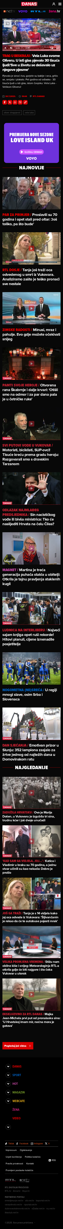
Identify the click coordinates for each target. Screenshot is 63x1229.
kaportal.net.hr (43, 1200)
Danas (16, 1066)
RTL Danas (39, 96)
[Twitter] (10, 102)
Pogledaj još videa (15, 1046)
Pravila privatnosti (14, 1163)
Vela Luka (29, 112)
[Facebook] (4, 102)
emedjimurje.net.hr (14, 1200)
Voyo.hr (26, 1191)
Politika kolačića (32, 1156)
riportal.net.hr (30, 1204)
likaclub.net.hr (12, 1212)
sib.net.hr (29, 1200)
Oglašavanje (26, 1150)
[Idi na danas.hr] (29, 4)
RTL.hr (8, 1191)
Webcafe (18, 1101)
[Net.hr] (24, 1181)
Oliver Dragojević (12, 112)
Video (16, 1118)
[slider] (31, 44)
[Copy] (25, 102)
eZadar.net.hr (38, 1208)
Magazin (18, 1092)
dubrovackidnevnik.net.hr (17, 1208)
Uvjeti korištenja (14, 1156)
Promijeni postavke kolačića (19, 1170)
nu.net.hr (50, 1208)
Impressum (11, 1150)
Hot (15, 1083)
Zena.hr (17, 1191)
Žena (15, 1109)
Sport (16, 1075)
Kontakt (30, 1163)
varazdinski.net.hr (13, 1204)
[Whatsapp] (15, 102)
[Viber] (20, 102)
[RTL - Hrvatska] (10, 1181)
